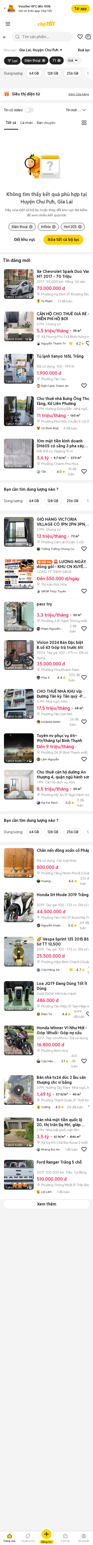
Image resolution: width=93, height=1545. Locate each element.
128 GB (52, 73)
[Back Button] (4, 36)
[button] (4, 8)
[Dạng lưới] (84, 122)
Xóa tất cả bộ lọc (63, 239)
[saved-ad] (80, 37)
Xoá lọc (84, 50)
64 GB (34, 73)
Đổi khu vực (24, 239)
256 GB (72, 73)
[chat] (88, 37)
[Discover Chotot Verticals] (8, 24)
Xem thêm (46, 1204)
